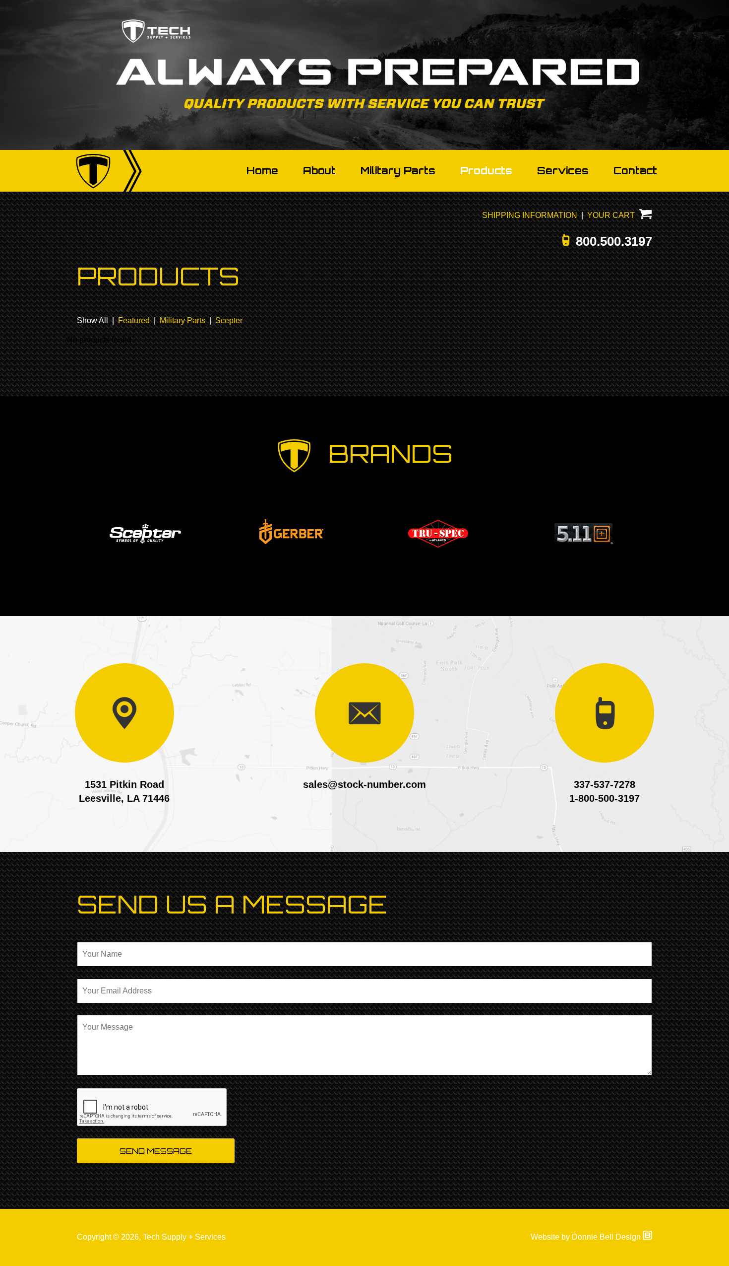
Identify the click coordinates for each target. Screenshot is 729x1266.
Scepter (229, 320)
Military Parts (398, 170)
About (319, 170)
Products (486, 170)
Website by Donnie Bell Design (587, 1237)
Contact (635, 170)
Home (262, 170)
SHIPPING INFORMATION (529, 215)
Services (563, 170)
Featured (134, 320)
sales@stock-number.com (364, 784)
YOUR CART (613, 215)
